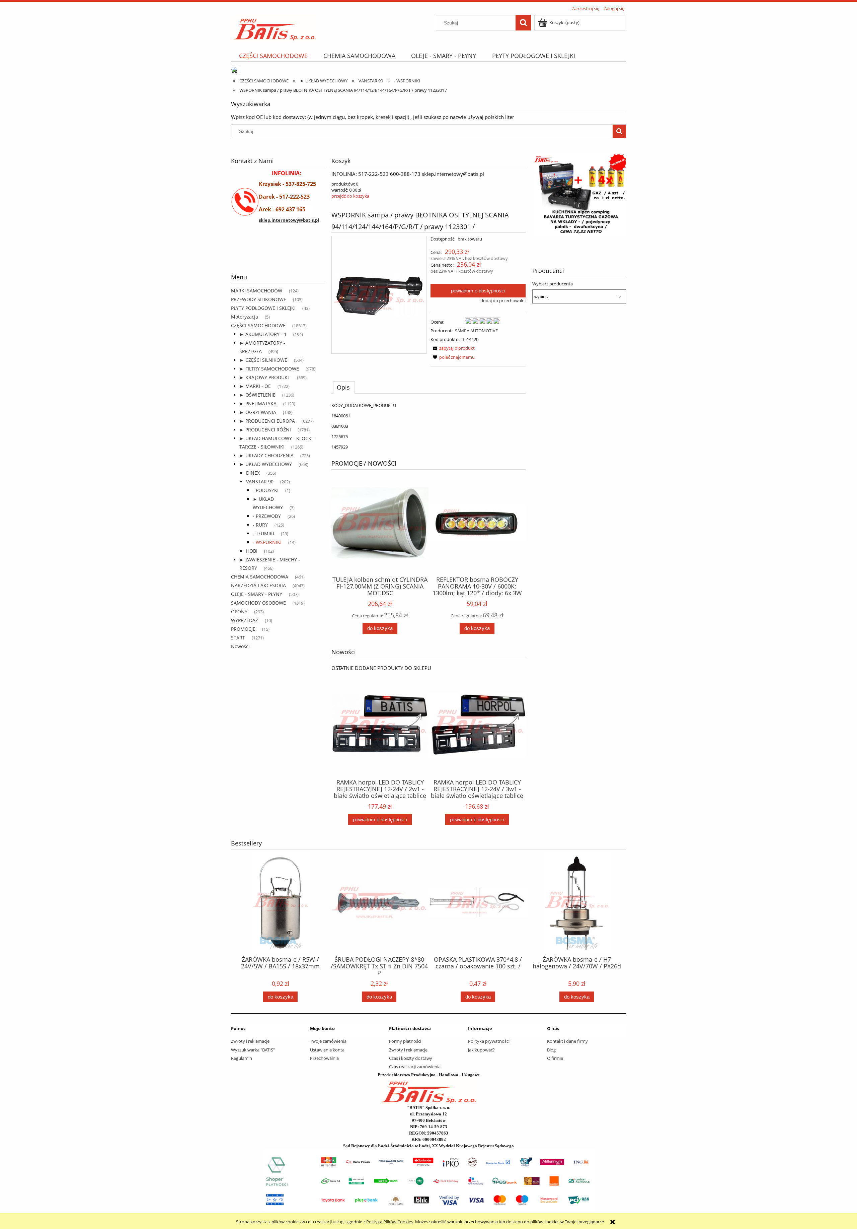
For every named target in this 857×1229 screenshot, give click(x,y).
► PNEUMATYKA (258, 403)
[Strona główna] (274, 27)
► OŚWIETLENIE (257, 395)
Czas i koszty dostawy (410, 1058)
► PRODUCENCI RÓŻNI (265, 429)
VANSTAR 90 (260, 481)
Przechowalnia (324, 1058)
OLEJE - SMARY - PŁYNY (256, 594)
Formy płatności (405, 1041)
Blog (551, 1050)
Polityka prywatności (489, 1041)
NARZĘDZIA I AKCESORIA (258, 585)
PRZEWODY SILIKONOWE (258, 299)
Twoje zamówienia (328, 1041)
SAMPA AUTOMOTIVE (476, 331)
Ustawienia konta (327, 1050)
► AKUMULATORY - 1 (263, 334)
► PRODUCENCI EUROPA (267, 421)
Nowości (240, 646)
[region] (278, 255)
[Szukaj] (523, 22)
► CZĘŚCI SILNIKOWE (263, 360)
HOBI (251, 551)
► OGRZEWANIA (257, 412)
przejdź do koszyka (350, 196)
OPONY (239, 611)
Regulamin (241, 1058)
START (238, 637)
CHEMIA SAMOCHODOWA (259, 576)
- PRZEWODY (267, 516)
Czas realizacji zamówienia (415, 1067)
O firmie (555, 1058)
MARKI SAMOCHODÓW (256, 290)
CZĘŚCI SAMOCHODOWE (258, 325)
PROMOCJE (243, 629)
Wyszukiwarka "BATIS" (253, 1050)
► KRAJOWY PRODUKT (264, 377)
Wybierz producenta (552, 283)
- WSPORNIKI (267, 542)
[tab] (344, 387)
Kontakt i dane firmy (567, 1041)
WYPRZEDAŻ (244, 620)
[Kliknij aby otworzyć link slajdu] (579, 197)
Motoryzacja (244, 317)
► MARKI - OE (255, 386)
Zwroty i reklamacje (250, 1041)
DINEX (253, 473)
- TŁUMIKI (263, 533)
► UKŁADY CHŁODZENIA (266, 455)
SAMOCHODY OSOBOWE (258, 603)
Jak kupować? (481, 1050)
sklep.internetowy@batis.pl (289, 220)
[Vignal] (278, 255)
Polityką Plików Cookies (389, 1222)
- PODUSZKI (266, 490)
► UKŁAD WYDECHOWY (265, 464)
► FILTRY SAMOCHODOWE (269, 368)
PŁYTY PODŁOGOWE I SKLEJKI (263, 308)
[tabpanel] (428, 426)
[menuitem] (273, 56)
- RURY (260, 525)
